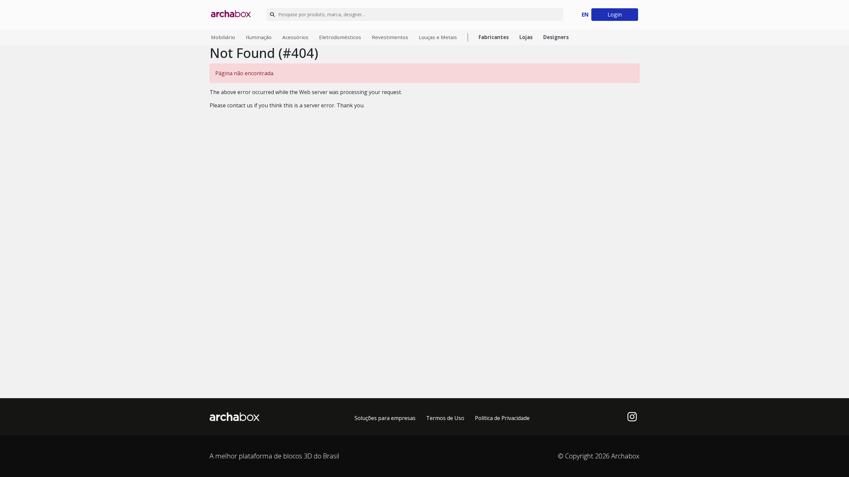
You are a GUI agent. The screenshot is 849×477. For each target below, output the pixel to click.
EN (585, 14)
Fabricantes (494, 37)
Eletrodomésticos (340, 37)
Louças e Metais (438, 37)
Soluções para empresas (385, 418)
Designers (556, 37)
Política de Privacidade (502, 418)
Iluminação (259, 37)
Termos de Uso (445, 418)
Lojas (526, 37)
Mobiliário (223, 37)
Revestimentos (390, 37)
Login (615, 14)
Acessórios (295, 37)
